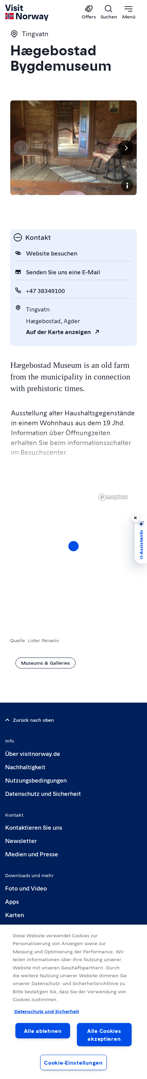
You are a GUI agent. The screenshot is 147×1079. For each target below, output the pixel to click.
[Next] (125, 147)
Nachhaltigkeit (25, 767)
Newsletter (21, 840)
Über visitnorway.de (32, 753)
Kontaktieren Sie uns (33, 827)
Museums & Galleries (45, 663)
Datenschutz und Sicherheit (43, 793)
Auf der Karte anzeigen (58, 331)
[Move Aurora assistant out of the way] (135, 518)
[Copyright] (127, 185)
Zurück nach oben (33, 720)
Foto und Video (26, 888)
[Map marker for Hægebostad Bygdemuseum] (73, 546)
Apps (12, 901)
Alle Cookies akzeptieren (104, 1034)
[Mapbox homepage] (113, 497)
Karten (14, 914)
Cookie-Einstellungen (73, 1062)
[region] (73, 553)
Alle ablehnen (43, 1030)
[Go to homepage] (27, 12)
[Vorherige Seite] (21, 147)
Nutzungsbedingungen (36, 780)
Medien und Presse (31, 854)
